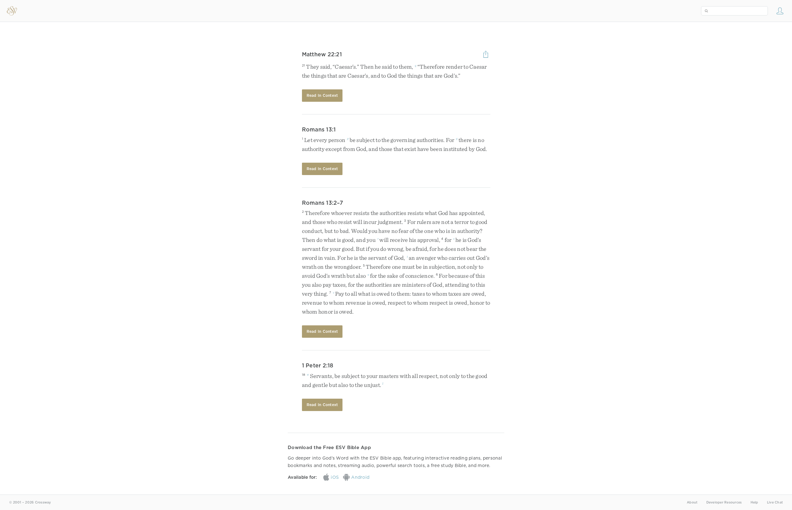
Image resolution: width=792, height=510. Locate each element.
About (692, 502)
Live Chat (775, 502)
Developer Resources (724, 502)
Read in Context (322, 95)
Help (754, 502)
